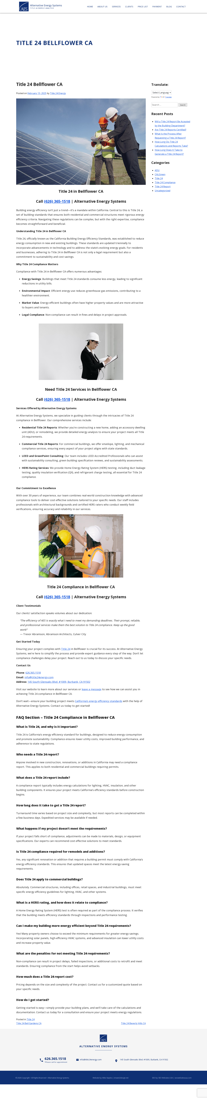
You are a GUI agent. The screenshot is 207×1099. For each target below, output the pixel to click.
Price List (143, 6)
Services (116, 6)
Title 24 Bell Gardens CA (28, 1023)
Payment (157, 6)
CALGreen (160, 174)
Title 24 (65, 649)
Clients (129, 6)
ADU (157, 170)
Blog (169, 6)
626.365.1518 (33, 672)
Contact (181, 6)
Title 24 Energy (58, 93)
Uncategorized (162, 190)
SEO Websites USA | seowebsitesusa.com (175, 1078)
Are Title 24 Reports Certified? (170, 129)
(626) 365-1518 (57, 201)
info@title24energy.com (39, 677)
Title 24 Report (163, 186)
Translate (168, 97)
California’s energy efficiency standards (98, 701)
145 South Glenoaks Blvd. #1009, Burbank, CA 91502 (59, 681)
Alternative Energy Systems (46, 5)
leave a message (91, 689)
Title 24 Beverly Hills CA (133, 1023)
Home (90, 6)
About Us (102, 6)
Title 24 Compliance (165, 182)
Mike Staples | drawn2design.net (115, 1078)
